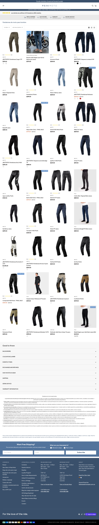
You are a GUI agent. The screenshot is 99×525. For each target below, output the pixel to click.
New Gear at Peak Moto (9, 467)
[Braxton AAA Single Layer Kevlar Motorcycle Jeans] (37, 42)
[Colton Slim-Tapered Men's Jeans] (85, 180)
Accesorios (5, 477)
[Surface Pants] (85, 246)
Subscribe (81, 452)
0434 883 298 (64, 491)
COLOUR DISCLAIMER (9, 356)
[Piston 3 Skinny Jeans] (61, 77)
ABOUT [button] (81, 462)
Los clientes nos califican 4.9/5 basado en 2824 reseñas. (26, 13)
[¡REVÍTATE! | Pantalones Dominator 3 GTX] (14, 246)
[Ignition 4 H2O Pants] (61, 145)
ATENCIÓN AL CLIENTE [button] (28, 462)
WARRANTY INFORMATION (10, 389)
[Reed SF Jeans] (14, 112)
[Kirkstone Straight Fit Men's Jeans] (85, 213)
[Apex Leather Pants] (14, 180)
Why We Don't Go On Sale (29, 495)
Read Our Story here (84, 475)
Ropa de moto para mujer (10, 470)
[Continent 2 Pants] (85, 283)
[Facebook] (79, 514)
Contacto (24, 464)
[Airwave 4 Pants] (61, 42)
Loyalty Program (26, 472)
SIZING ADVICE (7, 383)
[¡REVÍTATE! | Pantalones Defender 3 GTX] (37, 317)
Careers (24, 503)
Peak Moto (52, 522)
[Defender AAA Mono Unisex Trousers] (61, 317)
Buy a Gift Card (7, 489)
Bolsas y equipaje (7, 480)
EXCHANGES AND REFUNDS (11, 367)
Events (23, 501)
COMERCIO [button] (6, 462)
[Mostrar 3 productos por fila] (91, 27)
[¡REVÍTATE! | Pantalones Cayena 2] (61, 283)
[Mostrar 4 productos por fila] (94, 27)
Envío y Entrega (26, 480)
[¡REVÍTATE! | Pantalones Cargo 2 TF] (14, 42)
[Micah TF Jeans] (61, 213)
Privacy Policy (79, 522)
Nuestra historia (26, 467)
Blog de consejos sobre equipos (30, 490)
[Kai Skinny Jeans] (14, 213)
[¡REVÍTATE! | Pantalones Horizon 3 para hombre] (37, 246)
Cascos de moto (7, 482)
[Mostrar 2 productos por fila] (89, 27)
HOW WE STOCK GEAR (9, 373)
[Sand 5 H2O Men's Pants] (61, 112)
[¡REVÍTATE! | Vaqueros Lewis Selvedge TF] (37, 145)
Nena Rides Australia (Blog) (29, 498)
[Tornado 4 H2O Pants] (37, 213)
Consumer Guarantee (67, 522)
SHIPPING (5, 378)
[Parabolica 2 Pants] (37, 77)
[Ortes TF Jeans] (85, 145)
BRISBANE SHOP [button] (64, 462)
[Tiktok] (81, 514)
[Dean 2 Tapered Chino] (14, 77)
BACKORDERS (7, 351)
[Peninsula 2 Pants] (14, 317)
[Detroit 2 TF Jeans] (61, 180)
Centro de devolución (27, 488)
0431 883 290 (45, 491)
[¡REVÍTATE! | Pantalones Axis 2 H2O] (14, 145)
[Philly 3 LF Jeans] (85, 112)
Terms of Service (90, 522)
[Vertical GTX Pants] (61, 246)
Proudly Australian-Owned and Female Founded (49, 1)
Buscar (4, 464)
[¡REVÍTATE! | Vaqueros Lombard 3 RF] (85, 42)
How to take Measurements (29, 475)
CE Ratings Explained (27, 493)
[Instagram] (84, 514)
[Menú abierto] (4, 5)
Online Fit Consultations (28, 478)
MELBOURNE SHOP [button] (46, 462)
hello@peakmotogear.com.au (87, 484)
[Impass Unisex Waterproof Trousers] (37, 283)
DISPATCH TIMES (7, 362)
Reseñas (24, 470)
